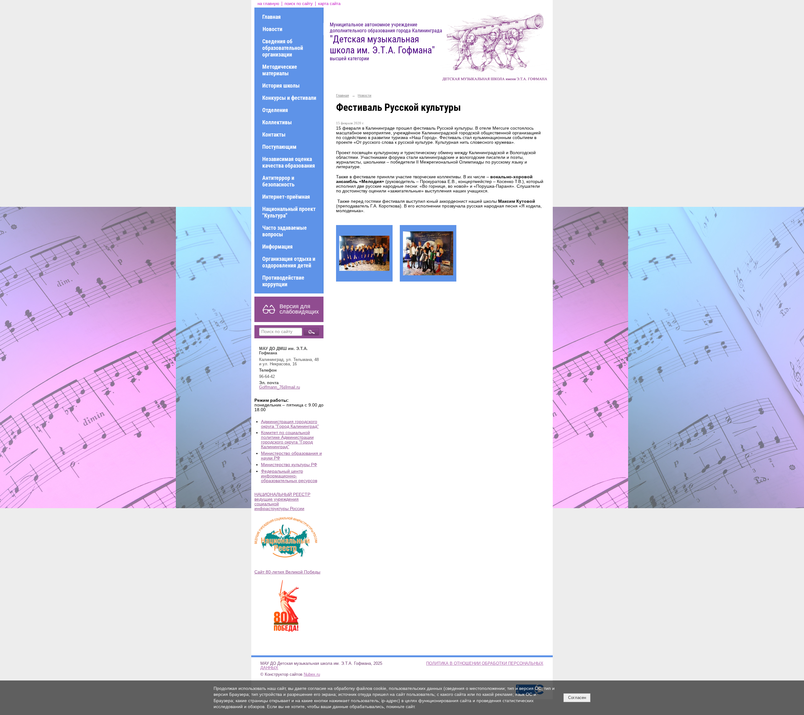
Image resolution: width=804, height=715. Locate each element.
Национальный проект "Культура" (289, 212)
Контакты (273, 134)
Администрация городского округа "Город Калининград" (290, 424)
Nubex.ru (312, 674)
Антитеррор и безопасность (278, 181)
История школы (281, 85)
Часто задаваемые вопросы (284, 231)
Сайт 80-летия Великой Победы (287, 572)
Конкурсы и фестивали (289, 97)
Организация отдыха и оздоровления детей (288, 262)
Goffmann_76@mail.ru (279, 387)
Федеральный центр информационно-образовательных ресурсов (289, 476)
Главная (271, 16)
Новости (272, 29)
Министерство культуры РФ (289, 464)
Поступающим (279, 146)
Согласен (577, 697)
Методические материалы (279, 70)
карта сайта (329, 4)
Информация (277, 246)
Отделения (275, 110)
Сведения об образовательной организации (282, 48)
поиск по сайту (299, 4)
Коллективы (277, 122)
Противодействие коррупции (283, 281)
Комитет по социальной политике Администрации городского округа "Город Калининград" (287, 439)
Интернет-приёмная (286, 196)
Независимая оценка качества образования (288, 162)
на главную (268, 4)
